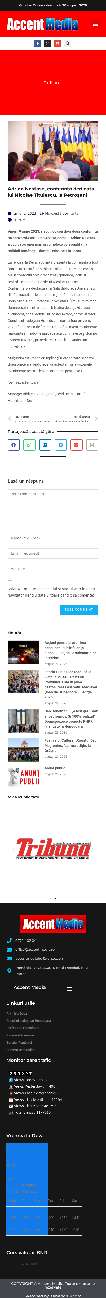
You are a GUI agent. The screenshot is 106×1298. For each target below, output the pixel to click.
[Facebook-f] (37, 43)
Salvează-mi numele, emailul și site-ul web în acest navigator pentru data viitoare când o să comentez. (52, 592)
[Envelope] (57, 43)
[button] (95, 24)
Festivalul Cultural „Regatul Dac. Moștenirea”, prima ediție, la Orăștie (71, 745)
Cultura (52, 82)
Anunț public (55, 768)
